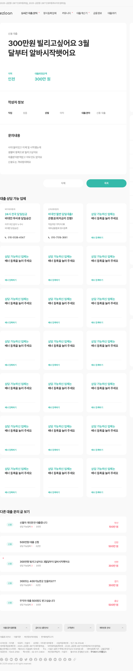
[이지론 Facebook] (35, 659)
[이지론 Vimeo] (64, 659)
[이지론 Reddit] (16, 659)
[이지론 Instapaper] (50, 659)
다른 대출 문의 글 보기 (15, 511)
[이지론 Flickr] (55, 659)
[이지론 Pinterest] (21, 659)
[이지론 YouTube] (69, 659)
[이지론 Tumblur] (30, 659)
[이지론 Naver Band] (40, 659)
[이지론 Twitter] (26, 659)
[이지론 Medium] (11, 659)
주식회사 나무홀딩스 (98, 652)
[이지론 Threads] (60, 659)
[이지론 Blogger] (1, 659)
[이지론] (6, 13)
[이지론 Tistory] (45, 659)
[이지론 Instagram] (6, 659)
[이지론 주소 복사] (74, 659)
